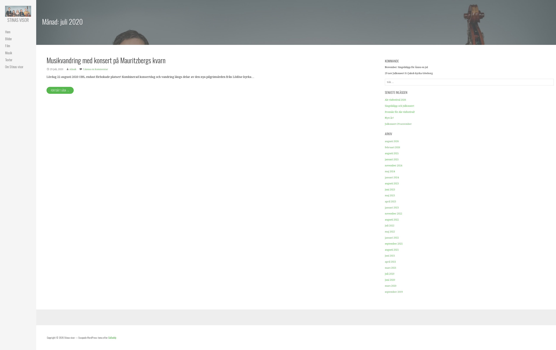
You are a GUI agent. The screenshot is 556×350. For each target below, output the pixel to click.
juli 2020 (389, 273)
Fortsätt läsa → (60, 90)
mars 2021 (390, 267)
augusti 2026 (392, 141)
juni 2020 (390, 279)
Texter (8, 59)
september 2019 (394, 292)
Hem (7, 31)
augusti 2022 (392, 219)
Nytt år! (389, 118)
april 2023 (390, 201)
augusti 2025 (392, 153)
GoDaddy (112, 337)
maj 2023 (390, 195)
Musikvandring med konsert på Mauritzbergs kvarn (105, 60)
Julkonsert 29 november (398, 124)
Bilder (8, 38)
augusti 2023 (392, 183)
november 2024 (393, 165)
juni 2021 (390, 255)
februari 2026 (392, 147)
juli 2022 (389, 225)
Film (7, 45)
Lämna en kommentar (95, 69)
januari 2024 (392, 177)
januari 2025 (392, 159)
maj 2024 (390, 171)
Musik (8, 52)
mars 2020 (390, 285)
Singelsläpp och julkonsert (399, 106)
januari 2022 (392, 237)
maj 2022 (390, 231)
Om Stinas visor (14, 66)
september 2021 (394, 243)
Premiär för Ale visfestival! (400, 112)
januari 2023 (392, 207)
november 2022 (393, 213)
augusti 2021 (392, 249)
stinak (73, 69)
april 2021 (390, 261)
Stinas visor (18, 20)
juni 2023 (390, 189)
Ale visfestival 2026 (395, 99)
